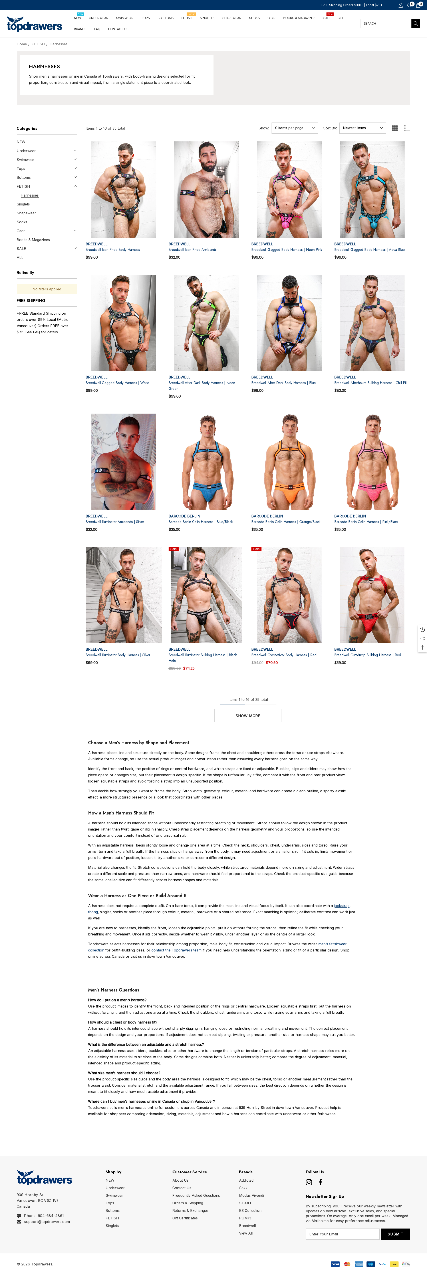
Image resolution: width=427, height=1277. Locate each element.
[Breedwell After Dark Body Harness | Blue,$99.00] (289, 323)
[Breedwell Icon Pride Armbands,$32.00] (207, 189)
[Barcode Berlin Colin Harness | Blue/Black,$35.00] (207, 462)
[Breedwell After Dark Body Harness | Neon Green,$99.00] (207, 323)
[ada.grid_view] (395, 128)
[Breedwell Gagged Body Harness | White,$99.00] (124, 323)
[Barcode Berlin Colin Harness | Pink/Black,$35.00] (372, 462)
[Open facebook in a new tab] (319, 1182)
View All (246, 1233)
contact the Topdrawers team (176, 950)
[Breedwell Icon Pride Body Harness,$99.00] (124, 189)
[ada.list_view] (407, 128)
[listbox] (362, 128)
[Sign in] (400, 5)
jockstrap (342, 905)
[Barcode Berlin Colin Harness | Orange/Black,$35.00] (289, 462)
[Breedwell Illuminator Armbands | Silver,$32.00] (124, 462)
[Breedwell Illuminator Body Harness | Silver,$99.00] (124, 595)
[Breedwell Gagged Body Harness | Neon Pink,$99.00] (289, 189)
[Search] (415, 23)
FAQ (36, 332)
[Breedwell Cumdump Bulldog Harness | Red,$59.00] (372, 595)
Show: (263, 128)
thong (93, 912)
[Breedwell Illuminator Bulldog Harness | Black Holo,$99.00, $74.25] (207, 595)
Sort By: (330, 128)
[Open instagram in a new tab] (308, 1182)
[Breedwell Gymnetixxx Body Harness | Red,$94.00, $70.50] (289, 595)
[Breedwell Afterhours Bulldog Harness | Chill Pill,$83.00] (372, 323)
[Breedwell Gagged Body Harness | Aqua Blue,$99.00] (372, 189)
